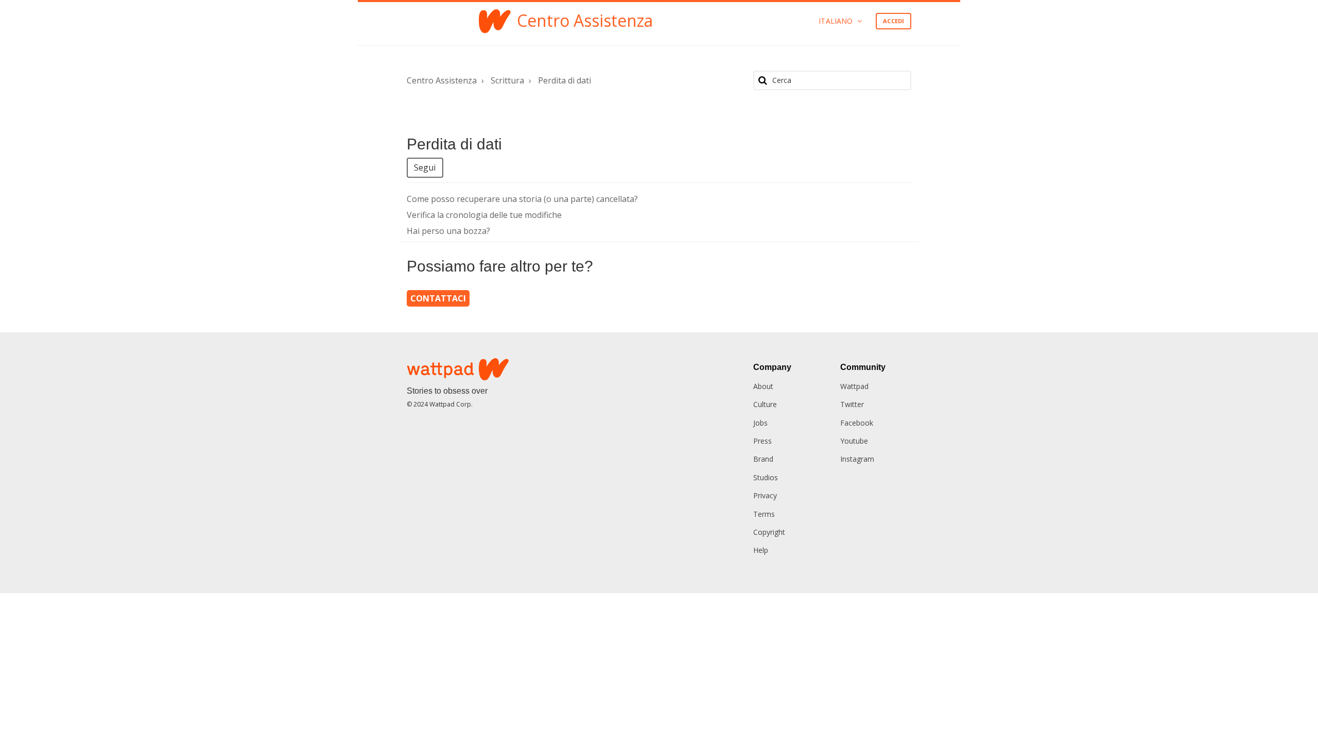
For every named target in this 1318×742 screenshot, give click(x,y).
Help (760, 550)
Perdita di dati (564, 80)
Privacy (765, 495)
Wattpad (854, 386)
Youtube (854, 441)
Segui (425, 167)
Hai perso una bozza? (448, 231)
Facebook (856, 423)
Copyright (769, 532)
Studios (765, 477)
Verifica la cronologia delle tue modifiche (484, 215)
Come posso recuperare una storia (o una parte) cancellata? (522, 199)
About (763, 386)
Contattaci (438, 298)
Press (762, 441)
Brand (763, 459)
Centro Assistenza (442, 80)
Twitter (852, 404)
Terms (764, 514)
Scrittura (507, 80)
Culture (765, 404)
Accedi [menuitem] (893, 21)
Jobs (760, 423)
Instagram (857, 459)
